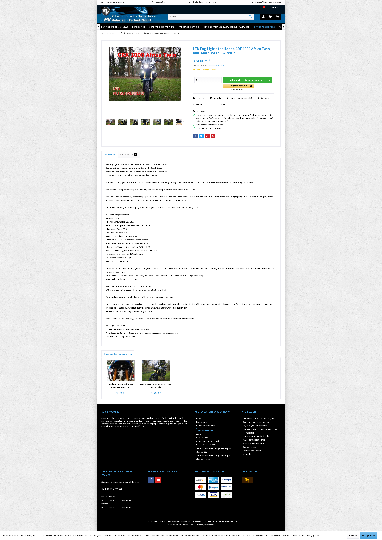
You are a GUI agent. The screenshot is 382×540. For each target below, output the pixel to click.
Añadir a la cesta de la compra (246, 80)
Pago (198, 434)
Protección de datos (252, 450)
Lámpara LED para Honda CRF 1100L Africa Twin (155, 386)
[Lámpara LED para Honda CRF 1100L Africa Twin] (156, 370)
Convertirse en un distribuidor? (257, 436)
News (198, 418)
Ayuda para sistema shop (254, 439)
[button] (238, 87)
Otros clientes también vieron (118, 354)
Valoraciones (128, 154)
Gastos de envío (250, 447)
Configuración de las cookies (256, 422)
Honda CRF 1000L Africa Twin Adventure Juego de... (120, 386)
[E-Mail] (213, 136)
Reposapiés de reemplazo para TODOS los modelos (260, 431)
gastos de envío (179, 521)
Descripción (109, 154)
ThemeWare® (209, 525)
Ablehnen (353, 535)
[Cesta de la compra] (277, 17)
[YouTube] (158, 480)
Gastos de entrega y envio (208, 441)
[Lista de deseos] (270, 17)
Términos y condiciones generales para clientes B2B (213, 450)
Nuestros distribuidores (253, 443)
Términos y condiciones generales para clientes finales (213, 457)
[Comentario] (233, 57)
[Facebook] (195, 136)
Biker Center (201, 422)
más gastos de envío (216, 65)
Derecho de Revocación (207, 444)
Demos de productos (205, 425)
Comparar (200, 98)
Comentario (266, 98)
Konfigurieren (368, 535)
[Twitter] (201, 136)
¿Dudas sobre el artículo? (240, 98)
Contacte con (202, 437)
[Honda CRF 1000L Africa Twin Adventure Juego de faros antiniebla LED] (121, 370)
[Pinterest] (207, 136)
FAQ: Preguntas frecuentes (255, 425)
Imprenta (247, 454)
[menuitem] (275, 7)
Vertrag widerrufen (205, 430)
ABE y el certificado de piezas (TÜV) (258, 418)
